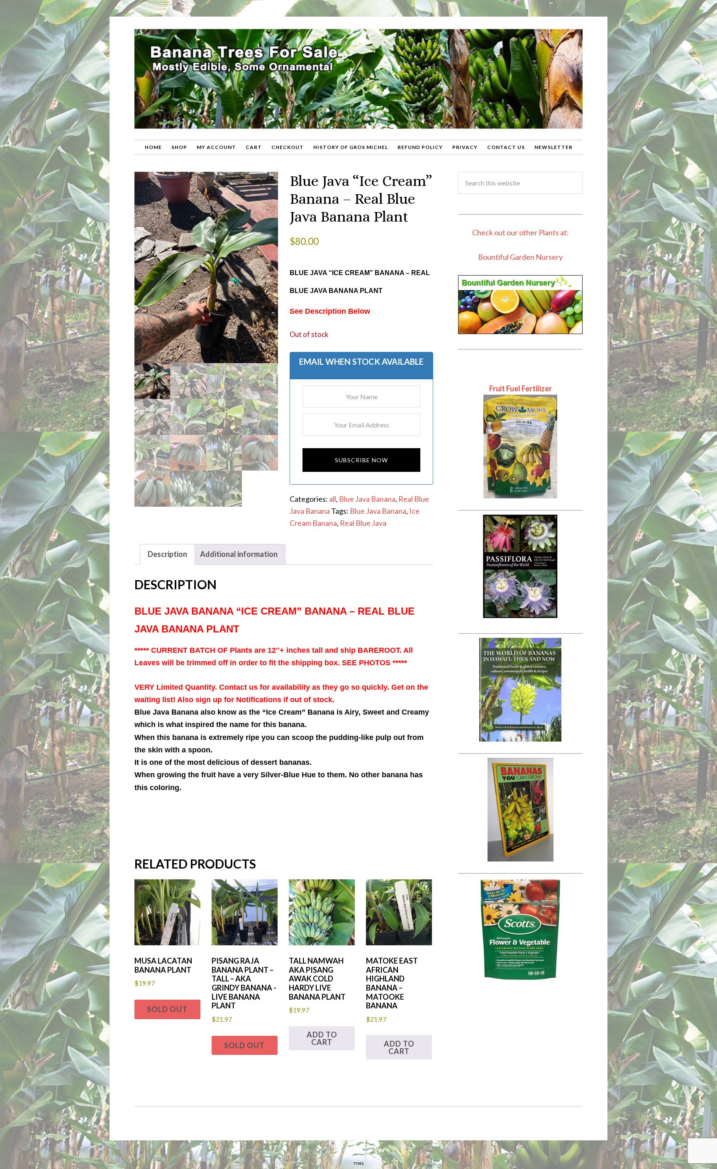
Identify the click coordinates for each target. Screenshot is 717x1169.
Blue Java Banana (367, 498)
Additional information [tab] (239, 554)
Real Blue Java (363, 522)
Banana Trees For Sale (358, 78)
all (332, 498)
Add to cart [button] (322, 1038)
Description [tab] (167, 554)
